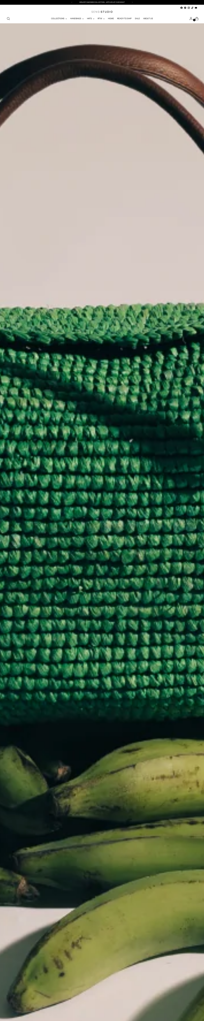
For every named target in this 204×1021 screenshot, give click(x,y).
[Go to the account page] (190, 18)
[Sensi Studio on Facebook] (181, 8)
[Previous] (72, 2)
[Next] (132, 2)
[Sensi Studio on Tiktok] (192, 8)
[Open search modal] (8, 18)
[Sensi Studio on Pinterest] (185, 8)
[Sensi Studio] (102, 12)
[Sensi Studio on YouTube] (196, 8)
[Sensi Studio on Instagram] (188, 8)
